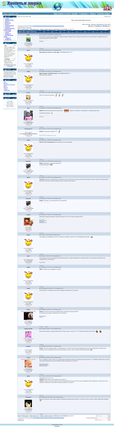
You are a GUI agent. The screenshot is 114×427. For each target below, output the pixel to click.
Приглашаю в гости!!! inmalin (60, 29)
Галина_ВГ (28, 161)
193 (60, 346)
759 (31, 172)
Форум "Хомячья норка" (23, 29)
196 (31, 323)
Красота (7, 21)
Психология (8, 22)
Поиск (106, 24)
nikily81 (28, 309)
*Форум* (7, 32)
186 (60, 214)
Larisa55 (28, 214)
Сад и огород (8, 31)
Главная (5, 13)
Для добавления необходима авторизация (10, 65)
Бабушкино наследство (43, 222)
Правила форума (100, 24)
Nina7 (28, 108)
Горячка (28, 27)
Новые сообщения (86, 24)
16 (31, 352)
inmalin (28, 50)
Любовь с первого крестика (46, 29)
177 (60, 50)
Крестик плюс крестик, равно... (44, 364)
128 (31, 66)
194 (60, 357)
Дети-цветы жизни (9, 20)
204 (31, 123)
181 (60, 128)
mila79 (28, 256)
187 (59, 234)
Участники (93, 24)
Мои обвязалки (41, 221)
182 (60, 140)
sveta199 (28, 357)
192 (60, 328)
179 (60, 92)
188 (59, 256)
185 (60, 198)
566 (31, 371)
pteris (31, 27)
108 (31, 135)
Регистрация (11, 13)
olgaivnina (28, 346)
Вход (17, 13)
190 (62, 288)
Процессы (41, 262)
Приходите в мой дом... (43, 220)
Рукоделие (7, 27)
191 (60, 309)
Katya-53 (28, 92)
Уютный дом (8, 34)
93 (31, 410)
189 (60, 267)
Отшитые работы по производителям (9, 29)
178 (60, 71)
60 (31, 262)
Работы (44, 262)
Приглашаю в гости (34, 29)
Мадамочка (28, 397)
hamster (28, 34)
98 (31, 229)
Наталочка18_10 (28, 129)
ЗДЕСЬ (11, 76)
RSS (30, 16)
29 (31, 341)
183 (60, 161)
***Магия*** (8, 38)
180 (60, 108)
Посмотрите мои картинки (43, 363)
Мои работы (41, 41)
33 (31, 103)
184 (60, 177)
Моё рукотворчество (42, 316)
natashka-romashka (28, 328)
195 (60, 376)
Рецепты (7, 24)
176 (60, 34)
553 (31, 45)
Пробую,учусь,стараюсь (43, 365)
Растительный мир (9, 25)
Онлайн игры (8, 39)
